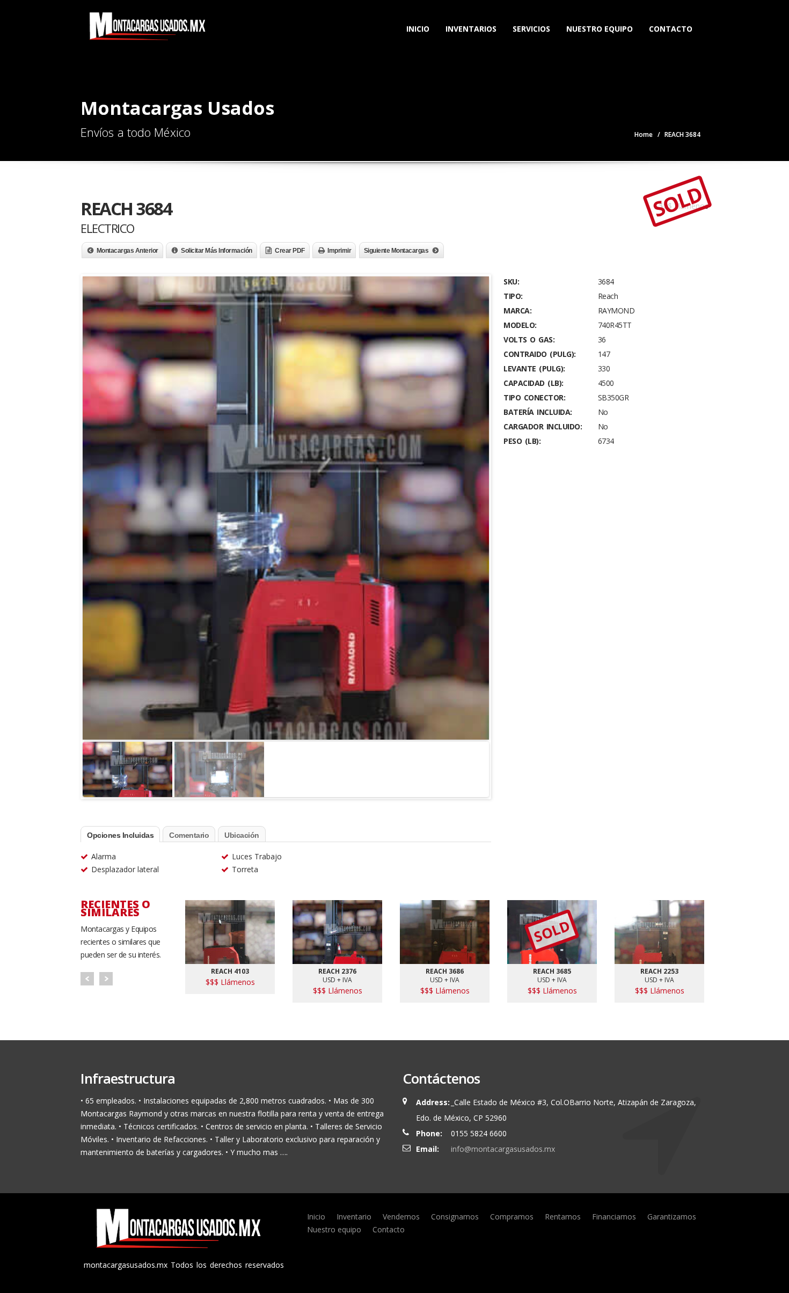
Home (643, 134)
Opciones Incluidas (120, 835)
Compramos (512, 1216)
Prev (87, 978)
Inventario (354, 1216)
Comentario (189, 835)
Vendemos (401, 1216)
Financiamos (614, 1216)
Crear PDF (290, 250)
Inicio (417, 29)
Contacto (670, 29)
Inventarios (470, 29)
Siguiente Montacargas (396, 250)
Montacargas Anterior (127, 250)
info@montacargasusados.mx (503, 1149)
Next (106, 978)
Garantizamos (671, 1216)
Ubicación (241, 835)
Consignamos (455, 1216)
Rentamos (563, 1216)
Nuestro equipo (334, 1229)
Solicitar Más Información (216, 250)
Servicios (531, 29)
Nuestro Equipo (599, 29)
